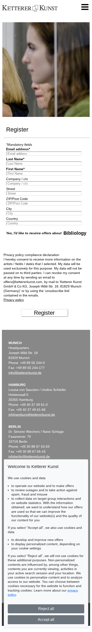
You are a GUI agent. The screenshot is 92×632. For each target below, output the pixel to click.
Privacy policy (14, 300)
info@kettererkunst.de (25, 373)
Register (44, 312)
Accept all (46, 620)
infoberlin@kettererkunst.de (29, 456)
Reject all (46, 609)
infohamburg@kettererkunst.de (31, 414)
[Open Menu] (85, 7)
